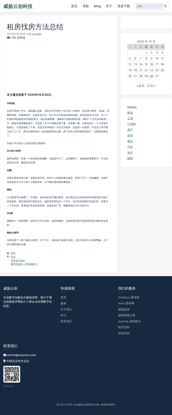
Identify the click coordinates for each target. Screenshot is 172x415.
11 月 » (151, 85)
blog (97, 6)
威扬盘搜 (124, 309)
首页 (74, 6)
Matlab (132, 107)
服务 (63, 303)
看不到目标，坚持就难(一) (24, 264)
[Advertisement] (58, 69)
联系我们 (66, 321)
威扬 (18, 6)
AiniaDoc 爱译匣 (128, 297)
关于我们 (66, 309)
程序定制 (124, 327)
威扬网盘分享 (126, 315)
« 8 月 (140, 85)
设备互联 (124, 333)
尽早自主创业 (18, 260)
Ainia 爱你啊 (126, 303)
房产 (130, 130)
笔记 (13, 253)
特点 (63, 315)
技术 (130, 135)
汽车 (130, 147)
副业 (130, 112)
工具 (130, 118)
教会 (130, 141)
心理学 (131, 124)
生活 (13, 256)
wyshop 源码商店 (129, 321)
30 (151, 76)
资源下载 (123, 6)
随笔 (130, 158)
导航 (85, 6)
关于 (109, 6)
